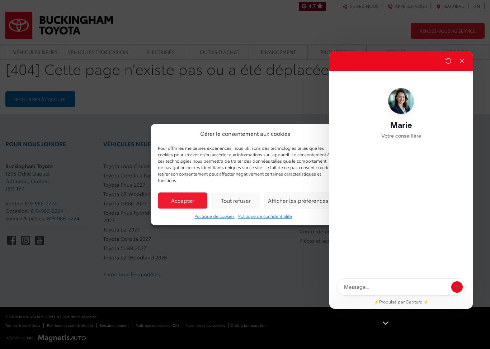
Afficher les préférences (298, 200)
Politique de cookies (214, 216)
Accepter (182, 200)
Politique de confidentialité (265, 216)
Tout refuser (236, 200)
